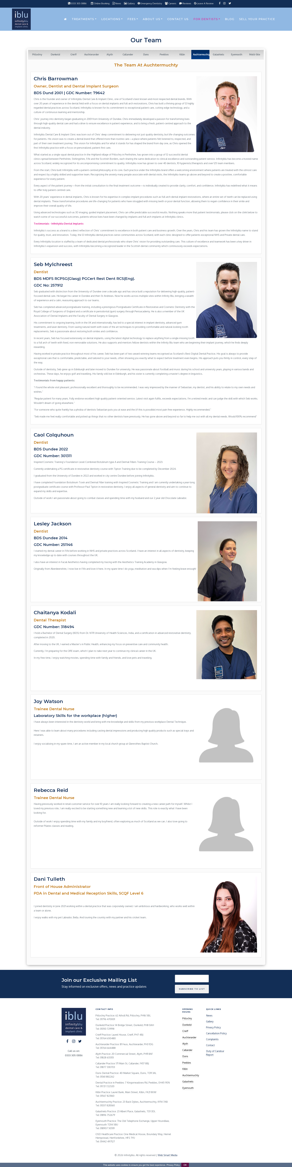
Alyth (110, 54)
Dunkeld (55, 54)
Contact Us (178, 19)
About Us (151, 19)
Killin (182, 54)
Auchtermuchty (190, 1075)
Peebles (164, 54)
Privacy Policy (213, 1027)
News (209, 1015)
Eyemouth (236, 54)
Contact (210, 1045)
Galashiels (218, 54)
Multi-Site (254, 54)
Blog (229, 19)
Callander (128, 54)
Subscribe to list (192, 989)
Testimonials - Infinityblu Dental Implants (58, 223)
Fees (131, 19)
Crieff (73, 54)
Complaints (212, 1039)
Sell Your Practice (257, 19)
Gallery (210, 1021)
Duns (146, 54)
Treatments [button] (83, 19)
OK (185, 1164)
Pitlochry (37, 54)
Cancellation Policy (216, 1033)
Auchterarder (91, 54)
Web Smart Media (167, 1155)
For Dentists (205, 19)
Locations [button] (110, 19)
